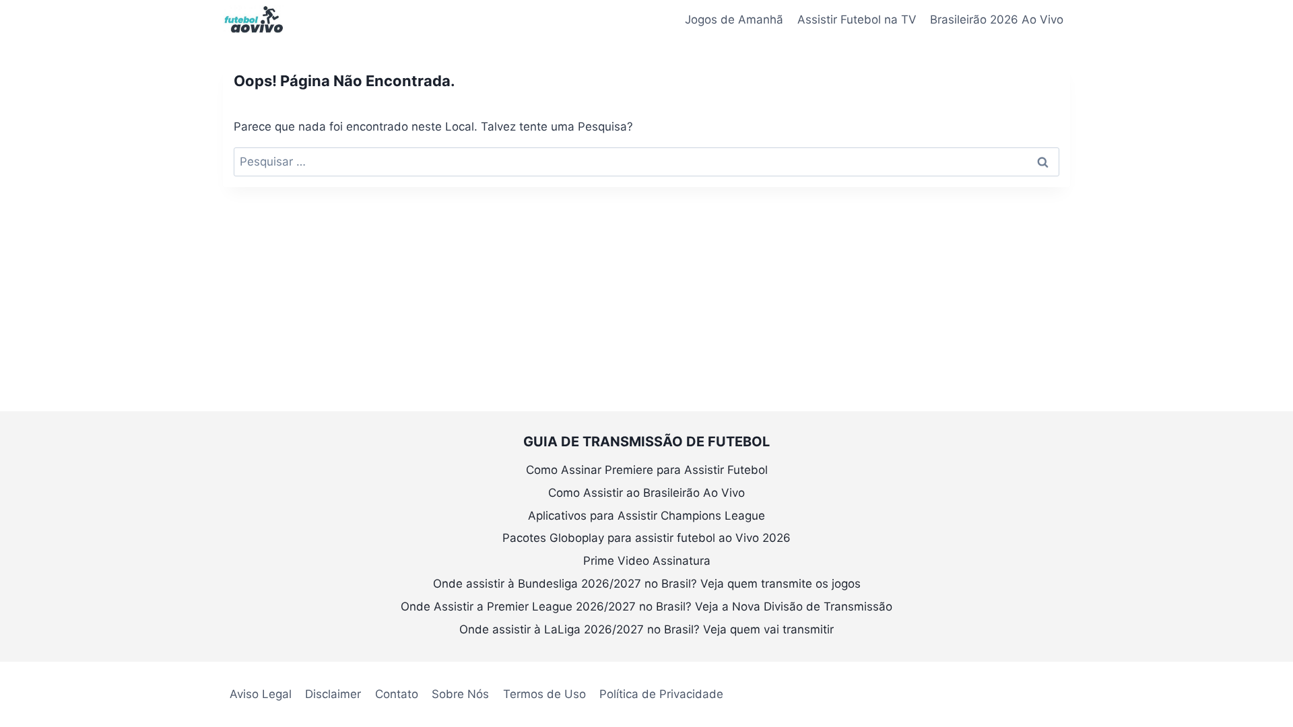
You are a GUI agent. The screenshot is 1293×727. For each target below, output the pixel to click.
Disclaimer (333, 694)
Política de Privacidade (661, 694)
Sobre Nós (460, 694)
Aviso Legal (261, 694)
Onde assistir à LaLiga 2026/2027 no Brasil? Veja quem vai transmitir (646, 629)
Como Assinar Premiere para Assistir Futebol (647, 470)
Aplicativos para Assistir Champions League (646, 515)
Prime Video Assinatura (646, 560)
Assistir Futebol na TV (857, 19)
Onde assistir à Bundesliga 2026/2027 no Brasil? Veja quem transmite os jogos (647, 583)
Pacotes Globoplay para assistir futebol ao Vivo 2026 (646, 538)
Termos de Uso (544, 694)
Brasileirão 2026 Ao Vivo (996, 19)
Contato (396, 694)
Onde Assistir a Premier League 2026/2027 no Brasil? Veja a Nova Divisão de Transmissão (646, 606)
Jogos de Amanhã (734, 19)
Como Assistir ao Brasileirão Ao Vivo (646, 492)
